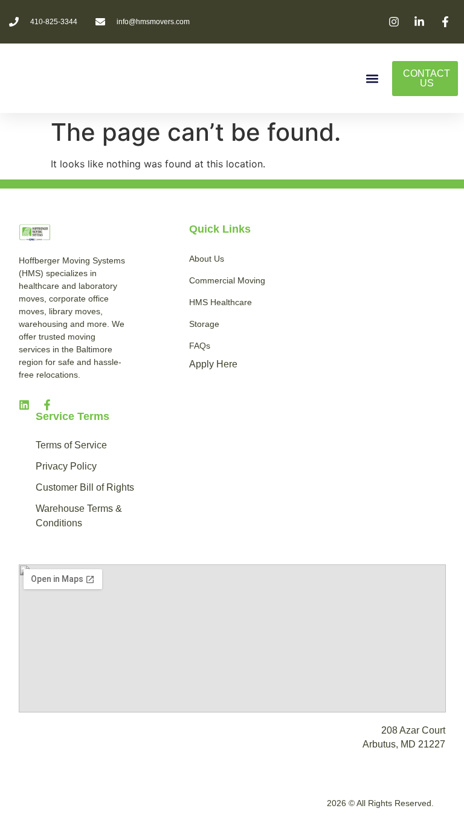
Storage (204, 324)
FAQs (199, 345)
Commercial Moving (227, 280)
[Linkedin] (24, 404)
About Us (206, 258)
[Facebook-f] (47, 404)
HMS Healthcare (220, 302)
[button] (372, 78)
